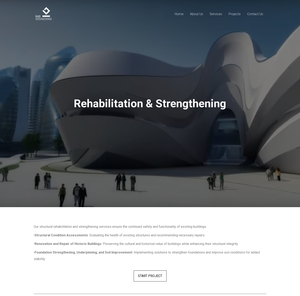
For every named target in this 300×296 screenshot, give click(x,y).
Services (216, 14)
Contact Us (255, 14)
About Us (196, 14)
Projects (235, 14)
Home (179, 14)
